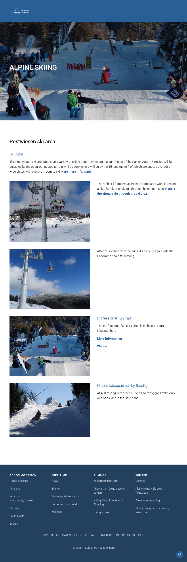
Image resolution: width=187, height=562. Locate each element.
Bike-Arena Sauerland (64, 504)
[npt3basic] (19, 11)
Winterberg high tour (106, 480)
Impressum (51, 535)
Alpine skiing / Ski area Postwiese (149, 490)
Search (13, 523)
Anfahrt (106, 535)
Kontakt (91, 535)
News (54, 480)
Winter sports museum (65, 496)
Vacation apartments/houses (21, 498)
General (140, 480)
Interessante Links (130, 535)
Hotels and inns (18, 480)
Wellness (56, 511)
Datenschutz (71, 535)
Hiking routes (101, 512)
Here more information (77, 171)
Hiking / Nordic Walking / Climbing (108, 502)
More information (109, 338)
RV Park (14, 508)
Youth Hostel (17, 516)
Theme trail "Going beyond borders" (109, 490)
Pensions (14, 488)
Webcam (103, 346)
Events (55, 488)
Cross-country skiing (148, 500)
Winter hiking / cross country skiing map (153, 510)
